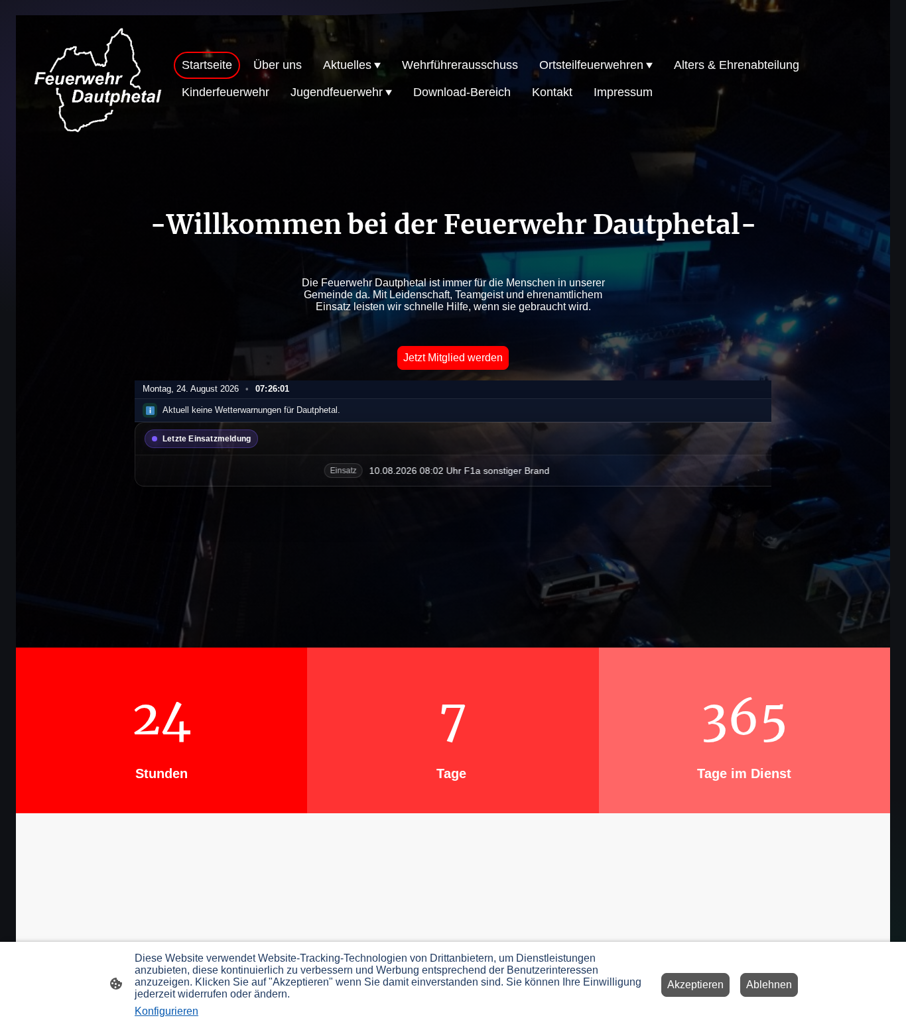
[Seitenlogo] (97, 79)
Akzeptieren (695, 984)
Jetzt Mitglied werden (453, 357)
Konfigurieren (166, 1011)
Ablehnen (769, 984)
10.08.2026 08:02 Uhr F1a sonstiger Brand (395, 470)
